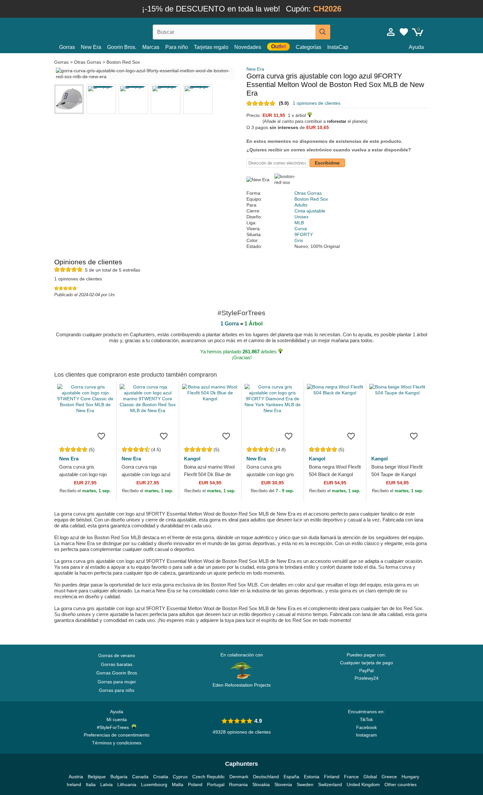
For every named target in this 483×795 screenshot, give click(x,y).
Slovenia (283, 784)
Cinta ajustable (309, 210)
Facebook (366, 727)
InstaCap (337, 47)
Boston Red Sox (123, 62)
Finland (331, 776)
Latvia (106, 784)
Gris (298, 240)
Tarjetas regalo (211, 47)
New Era (91, 47)
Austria (76, 776)
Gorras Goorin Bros (116, 672)
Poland (195, 784)
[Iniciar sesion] (391, 32)
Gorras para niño (116, 690)
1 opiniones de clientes (316, 103)
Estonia (311, 776)
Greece (389, 776)
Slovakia (261, 784)
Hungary (410, 776)
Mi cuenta (116, 719)
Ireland (74, 784)
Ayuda (416, 47)
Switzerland (330, 784)
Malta (177, 784)
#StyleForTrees (114, 727)
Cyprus (180, 776)
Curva (300, 228)
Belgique (97, 776)
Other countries (400, 784)
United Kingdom (363, 784)
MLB (299, 222)
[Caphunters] (116, 30)
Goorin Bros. (121, 47)
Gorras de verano (116, 655)
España (291, 776)
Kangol (192, 458)
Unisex (301, 216)
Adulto (301, 205)
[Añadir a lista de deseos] (101, 436)
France (351, 776)
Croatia (160, 776)
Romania (238, 784)
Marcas (150, 47)
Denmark (238, 776)
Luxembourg (154, 784)
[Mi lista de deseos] (404, 32)
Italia (91, 784)
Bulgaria (118, 776)
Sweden (305, 784)
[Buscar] (322, 32)
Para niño (176, 47)
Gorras (67, 47)
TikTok (366, 719)
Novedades (247, 47)
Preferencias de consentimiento (117, 735)
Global (370, 776)
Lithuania (126, 784)
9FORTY (303, 234)
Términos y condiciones (116, 742)
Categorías (308, 47)
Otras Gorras (87, 62)
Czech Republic (208, 776)
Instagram (366, 735)
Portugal (215, 784)
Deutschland (266, 776)
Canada (140, 776)
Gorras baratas (116, 664)
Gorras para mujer (117, 681)
